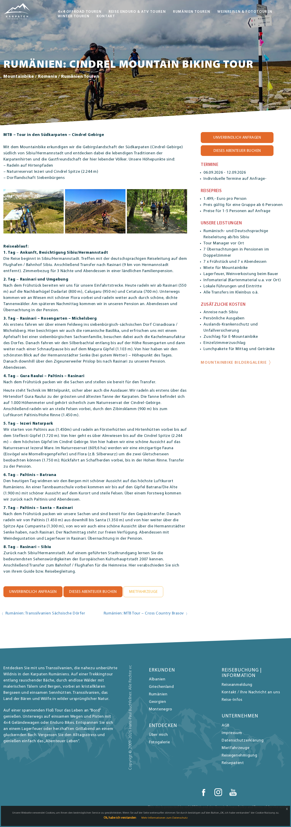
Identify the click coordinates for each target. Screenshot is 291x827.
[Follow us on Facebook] (203, 792)
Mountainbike (18, 76)
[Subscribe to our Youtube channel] (233, 792)
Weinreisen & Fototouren (244, 12)
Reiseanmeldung (237, 685)
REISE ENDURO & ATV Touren (137, 12)
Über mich (158, 735)
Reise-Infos (232, 700)
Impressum (232, 733)
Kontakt (106, 16)
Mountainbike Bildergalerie (234, 363)
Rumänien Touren (191, 12)
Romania (47, 76)
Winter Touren (73, 16)
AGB (225, 726)
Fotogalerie (159, 742)
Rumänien (158, 694)
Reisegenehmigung (239, 756)
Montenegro (160, 709)
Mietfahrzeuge (143, 592)
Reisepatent (233, 763)
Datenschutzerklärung (242, 741)
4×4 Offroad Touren (79, 12)
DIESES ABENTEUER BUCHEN (93, 592)
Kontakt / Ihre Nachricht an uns (251, 692)
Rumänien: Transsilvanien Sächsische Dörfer (45, 613)
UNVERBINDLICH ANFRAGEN (33, 592)
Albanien (157, 679)
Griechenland (161, 687)
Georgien (157, 702)
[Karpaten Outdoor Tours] (17, 11)
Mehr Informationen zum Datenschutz (164, 818)
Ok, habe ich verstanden (120, 817)
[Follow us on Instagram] (218, 792)
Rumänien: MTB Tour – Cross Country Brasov (144, 613)
